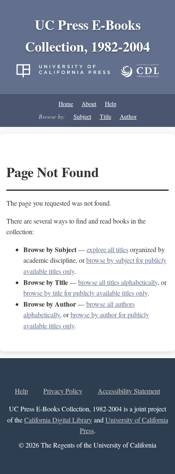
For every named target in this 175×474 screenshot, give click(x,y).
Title (105, 116)
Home (66, 104)
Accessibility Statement (129, 390)
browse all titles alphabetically (118, 282)
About (89, 104)
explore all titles (107, 249)
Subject (82, 116)
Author (128, 116)
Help (110, 104)
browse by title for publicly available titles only (85, 292)
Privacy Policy (62, 390)
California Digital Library (58, 419)
